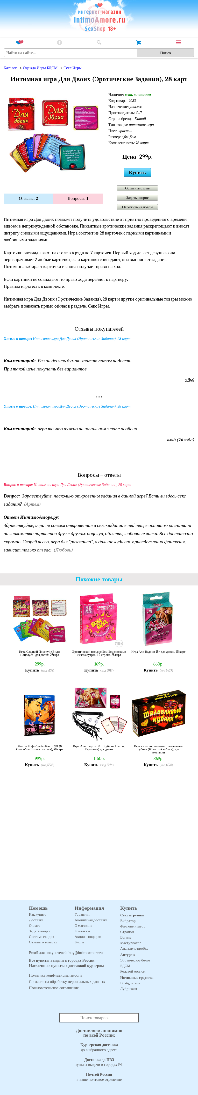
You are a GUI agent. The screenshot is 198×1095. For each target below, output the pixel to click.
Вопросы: (78, 198)
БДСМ (125, 966)
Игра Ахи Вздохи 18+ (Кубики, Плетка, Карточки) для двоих (99, 748)
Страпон (127, 932)
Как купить (37, 914)
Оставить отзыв (137, 188)
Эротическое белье (135, 960)
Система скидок (41, 936)
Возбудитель (130, 983)
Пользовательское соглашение (54, 988)
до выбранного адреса (99, 1047)
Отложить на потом (137, 207)
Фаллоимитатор (132, 926)
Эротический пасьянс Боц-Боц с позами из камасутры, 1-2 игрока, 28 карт (99, 653)
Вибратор (128, 921)
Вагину (126, 937)
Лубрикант (128, 989)
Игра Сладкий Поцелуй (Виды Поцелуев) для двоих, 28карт (39, 653)
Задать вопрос (137, 197)
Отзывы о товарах (43, 942)
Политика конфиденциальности (55, 975)
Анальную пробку (134, 948)
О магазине (83, 925)
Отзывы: (28, 198)
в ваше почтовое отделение (99, 1077)
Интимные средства (137, 977)
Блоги (79, 942)
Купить (137, 172)
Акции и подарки (88, 936)
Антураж (127, 955)
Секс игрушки (132, 915)
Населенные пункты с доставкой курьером (66, 966)
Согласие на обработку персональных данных (67, 982)
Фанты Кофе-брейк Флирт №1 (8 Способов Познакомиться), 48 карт (39, 748)
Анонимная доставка (91, 920)
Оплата (34, 925)
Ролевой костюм (133, 971)
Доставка (36, 920)
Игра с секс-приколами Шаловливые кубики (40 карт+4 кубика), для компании (158, 749)
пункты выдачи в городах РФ (99, 1062)
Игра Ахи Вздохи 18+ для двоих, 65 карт (158, 651)
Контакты (82, 931)
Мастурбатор (130, 943)
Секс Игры (73, 68)
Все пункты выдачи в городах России (61, 960)
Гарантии (82, 914)
